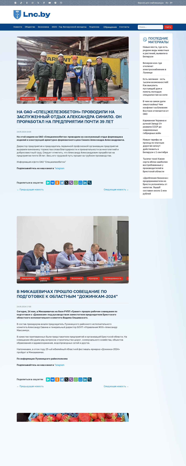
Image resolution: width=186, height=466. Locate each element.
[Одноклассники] (27, 3)
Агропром (93, 278)
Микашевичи (28, 99)
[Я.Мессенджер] (48, 183)
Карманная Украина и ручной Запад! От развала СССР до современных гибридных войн (154, 126)
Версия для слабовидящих (151, 3)
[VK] (15, 3)
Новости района (48, 99)
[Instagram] (32, 3)
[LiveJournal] (90, 183)
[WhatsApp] (76, 183)
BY (171, 3)
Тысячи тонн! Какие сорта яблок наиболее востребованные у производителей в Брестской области (155, 165)
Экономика (43, 27)
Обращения (110, 27)
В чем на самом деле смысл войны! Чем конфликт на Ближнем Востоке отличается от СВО (156, 107)
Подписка (94, 27)
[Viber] (61, 3)
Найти (168, 27)
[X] (38, 3)
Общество (30, 27)
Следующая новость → (116, 189)
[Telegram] (55, 3)
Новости (17, 27)
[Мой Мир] (80, 183)
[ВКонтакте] (53, 183)
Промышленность (104, 99)
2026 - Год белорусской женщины (69, 27)
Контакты (124, 27)
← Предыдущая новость (30, 189)
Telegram (59, 168)
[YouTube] (50, 3)
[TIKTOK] (21, 3)
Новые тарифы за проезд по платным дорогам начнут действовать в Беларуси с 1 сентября (155, 146)
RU (167, 3)
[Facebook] (44, 3)
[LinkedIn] (85, 183)
